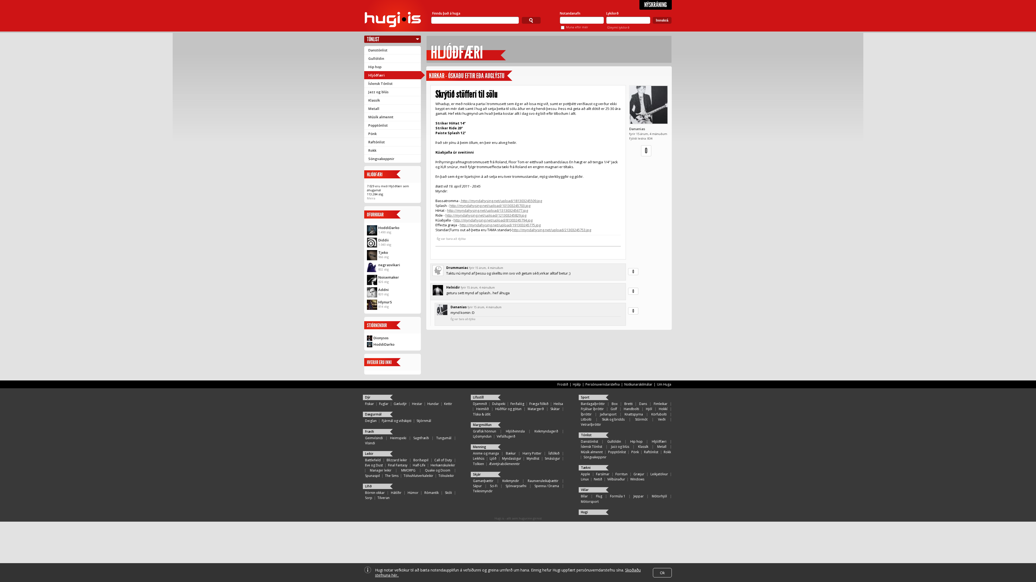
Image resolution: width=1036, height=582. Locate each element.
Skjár (477, 474)
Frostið (562, 384)
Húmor (413, 492)
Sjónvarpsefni (516, 486)
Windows (637, 479)
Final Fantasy (397, 465)
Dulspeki (498, 403)
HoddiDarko (388, 227)
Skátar (555, 409)
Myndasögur (511, 458)
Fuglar (383, 403)
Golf (614, 409)
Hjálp (577, 384)
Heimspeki (398, 438)
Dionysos (380, 337)
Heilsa (558, 403)
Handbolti (631, 409)
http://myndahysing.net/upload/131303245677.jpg (487, 210)
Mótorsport (590, 501)
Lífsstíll (478, 397)
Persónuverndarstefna (602, 384)
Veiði (662, 419)
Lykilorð (612, 13)
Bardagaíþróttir (593, 403)
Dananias (637, 128)
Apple (585, 474)
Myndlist (533, 458)
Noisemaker (388, 277)
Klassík (374, 100)
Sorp (368, 498)
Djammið (480, 403)
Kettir (448, 403)
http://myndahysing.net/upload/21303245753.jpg (551, 229)
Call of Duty (443, 460)
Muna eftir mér (577, 27)
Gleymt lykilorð (618, 27)
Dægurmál (373, 414)
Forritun (621, 474)
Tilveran (383, 498)
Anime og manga (486, 453)
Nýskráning (655, 5)
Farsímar (602, 474)
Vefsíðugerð (506, 436)
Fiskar (369, 403)
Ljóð (493, 458)
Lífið (368, 486)
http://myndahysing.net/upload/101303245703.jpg (489, 205)
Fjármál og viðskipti (396, 420)
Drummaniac (457, 267)
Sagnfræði (421, 438)
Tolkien (478, 464)
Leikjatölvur (659, 474)
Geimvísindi (374, 438)
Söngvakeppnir (381, 158)
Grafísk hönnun (484, 431)
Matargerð (536, 409)
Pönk (372, 133)
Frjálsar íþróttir (592, 409)
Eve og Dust (374, 465)
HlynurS (385, 302)
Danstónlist (377, 50)
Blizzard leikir (397, 460)
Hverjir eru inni (379, 362)
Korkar (436, 76)
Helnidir (453, 287)
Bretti (628, 403)
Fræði (369, 431)
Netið (598, 479)
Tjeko (383, 252)
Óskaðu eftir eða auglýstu (476, 76)
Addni (383, 289)
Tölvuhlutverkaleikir (418, 475)
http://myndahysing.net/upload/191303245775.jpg (500, 225)
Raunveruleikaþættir (543, 481)
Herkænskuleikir (443, 465)
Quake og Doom (437, 470)
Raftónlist (376, 142)
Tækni (586, 467)
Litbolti (586, 419)
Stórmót (641, 419)
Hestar (417, 403)
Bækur (511, 453)
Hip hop (374, 66)
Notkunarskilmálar (638, 384)
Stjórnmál (424, 420)
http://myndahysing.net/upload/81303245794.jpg (493, 220)
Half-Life (419, 465)
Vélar (585, 489)
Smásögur (552, 458)
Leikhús (478, 458)
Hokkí (663, 409)
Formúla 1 (617, 496)
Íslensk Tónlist (380, 83)
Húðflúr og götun (508, 409)
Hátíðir (396, 492)
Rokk (372, 150)
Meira (371, 198)
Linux (585, 479)
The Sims (391, 475)
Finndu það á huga (446, 13)
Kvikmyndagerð (546, 431)
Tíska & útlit (481, 414)
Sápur (477, 486)
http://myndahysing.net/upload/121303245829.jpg (485, 215)
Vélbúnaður (616, 479)
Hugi (584, 512)
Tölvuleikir (446, 475)
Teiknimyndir (483, 491)
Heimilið (482, 409)
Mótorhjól (659, 496)
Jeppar (638, 496)
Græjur (638, 474)
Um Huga (664, 384)
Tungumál (443, 438)
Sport (585, 397)
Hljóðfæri (376, 75)
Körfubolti (659, 414)
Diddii (383, 240)
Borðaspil (420, 460)
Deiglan (371, 420)
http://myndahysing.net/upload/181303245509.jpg (501, 200)
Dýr (367, 397)
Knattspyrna (634, 414)
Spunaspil (372, 475)
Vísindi (370, 443)
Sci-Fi (493, 486)
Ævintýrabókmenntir (504, 464)
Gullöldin (376, 58)
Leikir (369, 453)
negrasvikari (389, 264)
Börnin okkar (375, 492)
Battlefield (373, 460)
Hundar (433, 403)
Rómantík (431, 492)
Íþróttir (586, 414)
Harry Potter (532, 453)
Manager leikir (380, 470)
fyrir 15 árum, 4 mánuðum (486, 268)
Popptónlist (378, 125)
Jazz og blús (378, 91)
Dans (643, 403)
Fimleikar (660, 403)
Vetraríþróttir (591, 424)
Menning (479, 447)
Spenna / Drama (546, 486)
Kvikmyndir (510, 481)
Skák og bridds (613, 419)
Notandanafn (570, 13)
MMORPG (408, 470)
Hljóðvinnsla (515, 431)
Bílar (584, 496)
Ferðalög (517, 403)
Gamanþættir (483, 481)
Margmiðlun (482, 424)
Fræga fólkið (538, 403)
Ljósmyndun (482, 436)
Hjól (649, 409)
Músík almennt (380, 117)
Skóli (448, 492)
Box (615, 403)
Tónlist (373, 39)
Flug (599, 496)
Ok (662, 572)
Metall (373, 108)
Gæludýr (400, 403)
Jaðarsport (608, 414)
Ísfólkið (554, 453)
